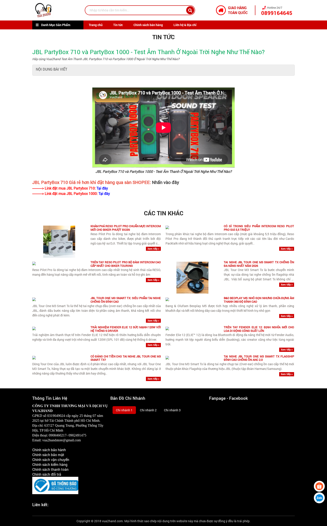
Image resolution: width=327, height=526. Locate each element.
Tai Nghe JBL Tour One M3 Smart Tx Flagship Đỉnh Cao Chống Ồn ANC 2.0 (259, 358)
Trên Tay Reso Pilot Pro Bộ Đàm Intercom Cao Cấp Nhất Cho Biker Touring (126, 264)
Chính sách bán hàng (148, 25)
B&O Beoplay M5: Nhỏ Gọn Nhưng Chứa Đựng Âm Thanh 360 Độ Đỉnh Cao (259, 299)
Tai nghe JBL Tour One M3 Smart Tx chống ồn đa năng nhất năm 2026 (259, 264)
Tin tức (118, 25)
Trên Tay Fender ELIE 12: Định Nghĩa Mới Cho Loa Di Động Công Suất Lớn (259, 329)
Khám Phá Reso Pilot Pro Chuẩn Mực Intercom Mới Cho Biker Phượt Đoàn (126, 227)
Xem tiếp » (153, 248)
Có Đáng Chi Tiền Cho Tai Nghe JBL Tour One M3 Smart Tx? (126, 358)
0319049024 (56, 416)
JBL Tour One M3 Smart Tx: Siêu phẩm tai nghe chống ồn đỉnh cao (126, 299)
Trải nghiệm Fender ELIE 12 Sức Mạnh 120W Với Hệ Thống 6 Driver (126, 329)
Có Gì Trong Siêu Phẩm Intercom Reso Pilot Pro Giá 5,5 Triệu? (259, 227)
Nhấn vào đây (165, 182)
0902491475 (77, 435)
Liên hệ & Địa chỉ (185, 25)
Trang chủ (96, 25)
